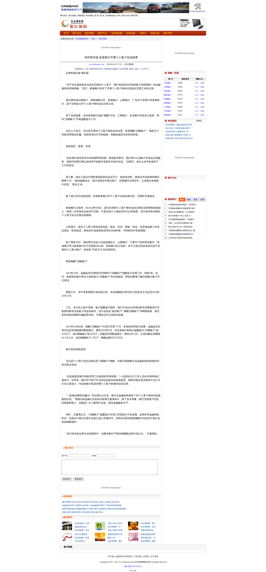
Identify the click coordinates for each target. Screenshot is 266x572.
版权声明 (120, 556)
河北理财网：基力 (148, 523)
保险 (189, 199)
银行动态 (77, 33)
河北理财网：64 (114, 527)
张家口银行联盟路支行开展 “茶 (178, 135)
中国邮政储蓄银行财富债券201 (180, 234)
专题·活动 (125, 15)
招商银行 (167, 103)
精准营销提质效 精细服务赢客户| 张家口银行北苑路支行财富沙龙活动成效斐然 (94, 509)
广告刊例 (137, 556)
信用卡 (143, 33)
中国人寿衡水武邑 (115, 530)
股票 (202, 199)
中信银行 (167, 111)
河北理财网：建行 (115, 541)
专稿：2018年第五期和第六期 (180, 223)
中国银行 (167, 87)
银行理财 (89, 33)
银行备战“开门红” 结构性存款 (180, 227)
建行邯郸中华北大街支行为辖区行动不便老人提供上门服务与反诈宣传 (90, 502)
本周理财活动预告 (110, 69)
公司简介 (146, 556)
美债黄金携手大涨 (115, 534)
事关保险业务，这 (148, 538)
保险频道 (81, 15)
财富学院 (134, 15)
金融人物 (155, 33)
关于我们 (111, 556)
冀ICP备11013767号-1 (133, 566)
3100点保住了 (80, 541)
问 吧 (118, 15)
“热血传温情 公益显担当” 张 (176, 131)
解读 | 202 (111, 538)
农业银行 (167, 91)
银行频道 (72, 15)
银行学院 (168, 33)
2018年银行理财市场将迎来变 (180, 238)
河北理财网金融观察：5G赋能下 (181, 219)
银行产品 (102, 33)
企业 (202, 83)
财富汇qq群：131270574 (139, 69)
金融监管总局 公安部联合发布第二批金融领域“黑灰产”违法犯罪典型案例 (91, 505)
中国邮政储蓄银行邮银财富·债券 (181, 208)
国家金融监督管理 (148, 534)
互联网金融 (110, 15)
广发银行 (167, 107)
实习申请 (154, 556)
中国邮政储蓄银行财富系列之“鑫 (181, 230)
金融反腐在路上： (82, 527)
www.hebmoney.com (96, 64)
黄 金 (102, 15)
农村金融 (131, 33)
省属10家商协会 (147, 530)
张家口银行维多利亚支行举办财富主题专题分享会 (82, 512)
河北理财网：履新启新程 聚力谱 (178, 125)
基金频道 (89, 15)
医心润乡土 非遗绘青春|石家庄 (177, 128)
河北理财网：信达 (148, 527)
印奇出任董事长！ (82, 534)
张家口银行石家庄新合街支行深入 (179, 138)
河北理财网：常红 (82, 530)
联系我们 (128, 556)
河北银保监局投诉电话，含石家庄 (182, 205)
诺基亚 (199, 121)
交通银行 (167, 99)
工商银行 (167, 83)
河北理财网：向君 (82, 523)
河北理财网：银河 (82, 538)
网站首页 (64, 15)
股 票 (97, 15)
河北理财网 (123, 69)
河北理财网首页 (81, 39)
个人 (197, 83)
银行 (94, 39)
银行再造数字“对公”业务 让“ (179, 216)
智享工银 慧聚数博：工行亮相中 (181, 212)
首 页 (66, 33)
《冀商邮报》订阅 (81, 69)
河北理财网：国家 (148, 541)
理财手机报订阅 (95, 69)
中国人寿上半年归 (115, 523)
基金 (195, 199)
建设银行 (167, 95)
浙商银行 (167, 115)
